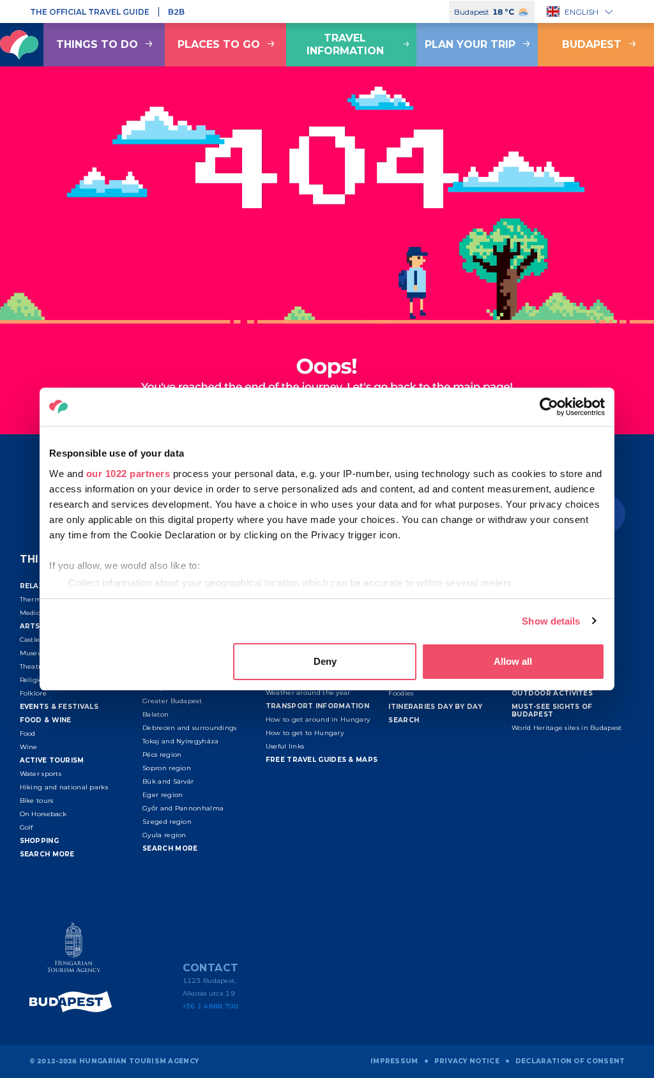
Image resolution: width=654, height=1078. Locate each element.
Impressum (394, 1061)
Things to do (97, 44)
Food (28, 733)
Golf (26, 827)
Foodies (400, 693)
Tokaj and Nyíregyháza (180, 741)
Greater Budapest (172, 701)
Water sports (41, 774)
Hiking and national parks (64, 787)
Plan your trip (470, 44)
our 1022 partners (128, 473)
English (581, 12)
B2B (176, 12)
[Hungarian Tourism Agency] (74, 950)
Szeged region (167, 821)
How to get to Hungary (305, 733)
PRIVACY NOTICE (466, 1061)
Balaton (155, 714)
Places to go (219, 44)
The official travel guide (89, 12)
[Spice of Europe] (74, 1002)
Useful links (285, 746)
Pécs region (161, 754)
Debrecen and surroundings (189, 728)
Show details (551, 621)
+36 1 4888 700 (211, 1006)
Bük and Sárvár (168, 781)
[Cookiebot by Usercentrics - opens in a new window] (549, 406)
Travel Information (345, 44)
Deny (325, 661)
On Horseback (43, 814)
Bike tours (37, 800)
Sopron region (166, 768)
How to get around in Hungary (318, 719)
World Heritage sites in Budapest (567, 728)
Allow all (513, 661)
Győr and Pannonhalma (183, 808)
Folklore (33, 693)
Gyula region (164, 835)
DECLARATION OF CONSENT (570, 1061)
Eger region (162, 795)
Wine (29, 747)
